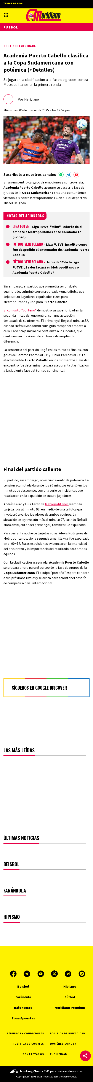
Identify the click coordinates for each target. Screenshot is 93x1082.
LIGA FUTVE (21, 226)
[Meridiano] (43, 15)
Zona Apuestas (23, 1018)
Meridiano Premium (70, 1007)
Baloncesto (23, 1007)
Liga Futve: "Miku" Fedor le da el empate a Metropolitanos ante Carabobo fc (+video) (47, 231)
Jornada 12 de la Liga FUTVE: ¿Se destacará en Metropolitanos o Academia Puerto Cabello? (46, 267)
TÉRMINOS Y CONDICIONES (25, 1033)
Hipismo (69, 986)
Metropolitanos (57, 504)
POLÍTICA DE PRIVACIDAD (67, 1033)
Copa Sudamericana (19, 46)
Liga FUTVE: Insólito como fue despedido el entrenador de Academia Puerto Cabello (51, 249)
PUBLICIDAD (58, 1054)
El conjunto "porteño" (20, 310)
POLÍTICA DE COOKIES (28, 1043)
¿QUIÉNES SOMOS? (63, 1043)
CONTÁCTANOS (33, 1054)
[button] (85, 1055)
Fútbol (10, 27)
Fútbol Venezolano (28, 244)
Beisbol (23, 986)
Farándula (23, 997)
